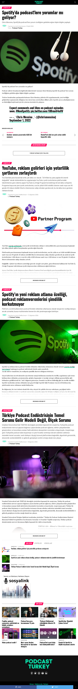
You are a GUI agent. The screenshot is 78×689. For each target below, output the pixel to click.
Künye (32, 684)
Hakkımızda (38, 684)
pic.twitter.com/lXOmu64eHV (47, 111)
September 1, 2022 (20, 120)
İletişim (45, 684)
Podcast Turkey (17, 28)
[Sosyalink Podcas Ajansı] (16, 598)
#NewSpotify (23, 111)
